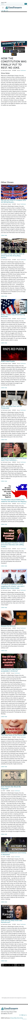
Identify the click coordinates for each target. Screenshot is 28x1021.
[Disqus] (14, 127)
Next (22, 965)
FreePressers (13, 8)
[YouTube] (4, 10)
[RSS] (7, 10)
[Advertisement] (14, 26)
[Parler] (6, 10)
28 (19, 965)
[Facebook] (1, 10)
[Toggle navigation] (3, 7)
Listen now (4, 235)
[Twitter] (2, 10)
